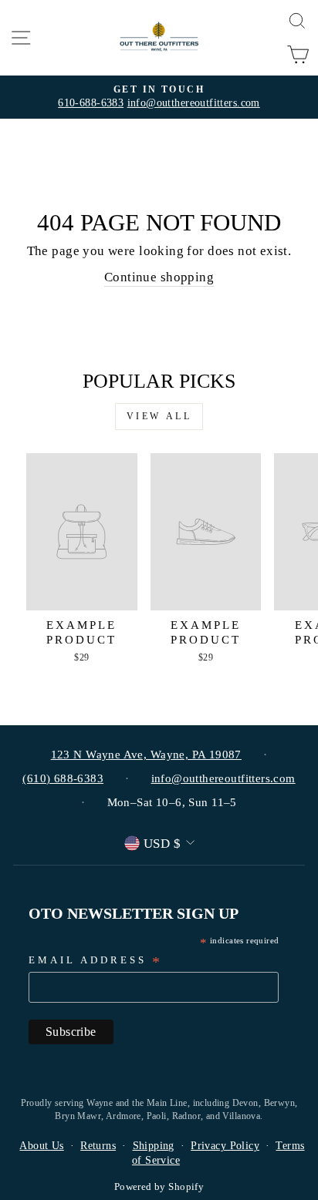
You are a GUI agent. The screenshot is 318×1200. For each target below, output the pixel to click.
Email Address (96, 961)
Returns (98, 1145)
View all (159, 416)
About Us (41, 1145)
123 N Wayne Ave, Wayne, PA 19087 (146, 754)
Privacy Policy (225, 1145)
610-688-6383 (90, 103)
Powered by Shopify (159, 1187)
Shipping (153, 1145)
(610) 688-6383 (62, 778)
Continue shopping (159, 277)
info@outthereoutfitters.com (193, 103)
